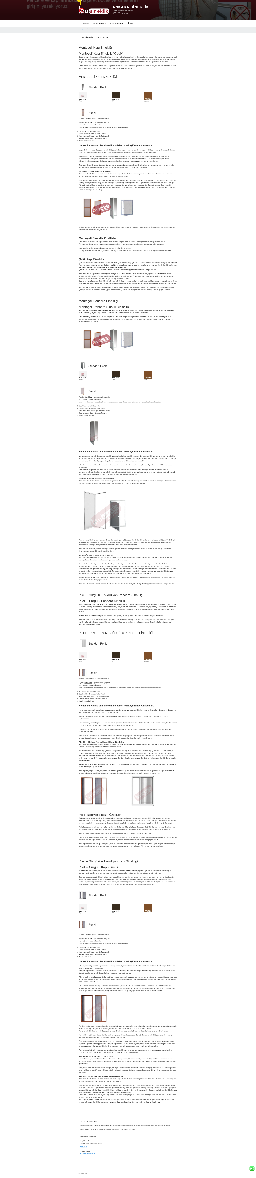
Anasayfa (86, 23)
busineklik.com (83, 1173)
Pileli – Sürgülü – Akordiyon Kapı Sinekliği (108, 861)
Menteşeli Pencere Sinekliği (98, 300)
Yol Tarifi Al (83, 1147)
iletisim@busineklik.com (87, 1154)
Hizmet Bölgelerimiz (116, 23)
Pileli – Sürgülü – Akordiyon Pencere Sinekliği (111, 594)
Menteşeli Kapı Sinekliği (95, 47)
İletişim (130, 23)
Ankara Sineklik (131, 6)
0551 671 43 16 (120, 13)
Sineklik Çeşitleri (98, 23)
